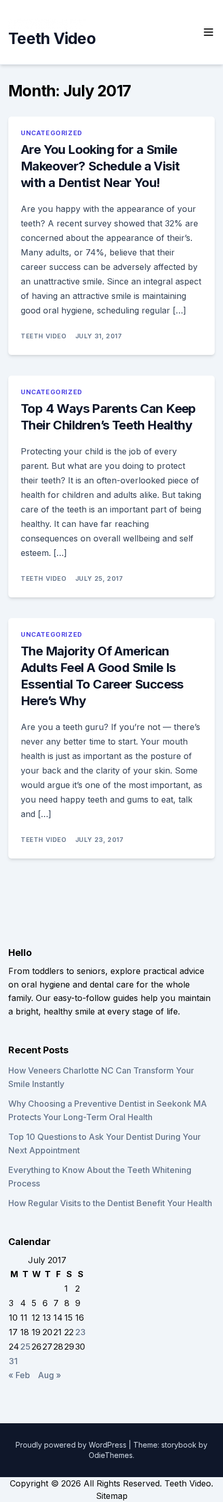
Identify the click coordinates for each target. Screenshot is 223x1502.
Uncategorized (51, 133)
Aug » (49, 1375)
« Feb (19, 1375)
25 (25, 1346)
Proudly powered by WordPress (72, 1444)
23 (80, 1332)
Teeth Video (51, 38)
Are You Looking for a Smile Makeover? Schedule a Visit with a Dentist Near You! (100, 166)
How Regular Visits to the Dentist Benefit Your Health (110, 1203)
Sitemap (112, 1496)
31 (13, 1361)
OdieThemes (111, 1455)
